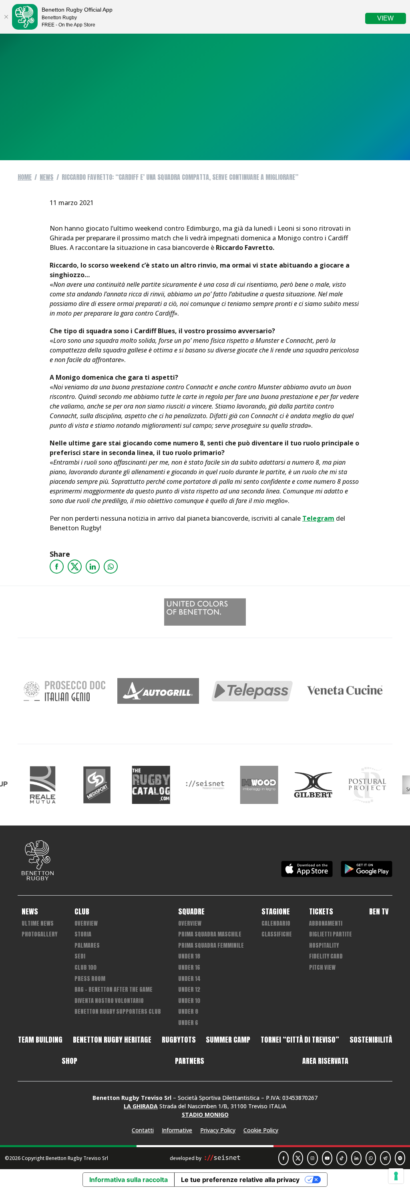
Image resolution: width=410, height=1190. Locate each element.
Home (25, 177)
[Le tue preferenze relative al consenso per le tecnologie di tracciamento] (396, 1176)
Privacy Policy (217, 1130)
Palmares (87, 945)
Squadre (191, 912)
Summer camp (228, 1040)
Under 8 (188, 1012)
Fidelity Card (326, 956)
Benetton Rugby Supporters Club (117, 1012)
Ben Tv (378, 912)
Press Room (89, 979)
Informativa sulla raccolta (128, 1180)
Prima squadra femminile (211, 945)
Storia (82, 934)
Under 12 (189, 990)
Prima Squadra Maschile (209, 934)
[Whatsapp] (111, 567)
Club (81, 912)
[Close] (6, 16)
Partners (189, 1061)
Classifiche (276, 934)
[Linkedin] (93, 567)
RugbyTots (179, 1040)
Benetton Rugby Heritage (112, 1040)
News (46, 177)
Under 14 (189, 979)
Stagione (275, 912)
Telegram (318, 518)
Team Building (40, 1040)
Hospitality (324, 945)
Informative (177, 1130)
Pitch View (322, 967)
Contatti (143, 1130)
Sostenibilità (371, 1040)
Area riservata (325, 1061)
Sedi (79, 956)
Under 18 (189, 956)
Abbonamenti (325, 923)
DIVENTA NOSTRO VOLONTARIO (109, 1001)
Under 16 (189, 967)
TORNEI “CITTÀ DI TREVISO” (300, 1040)
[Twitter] (75, 567)
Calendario (275, 923)
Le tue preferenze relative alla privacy (240, 1180)
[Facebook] (57, 567)
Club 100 (85, 967)
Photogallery (39, 934)
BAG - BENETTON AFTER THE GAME (113, 990)
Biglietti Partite (330, 934)
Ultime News (38, 923)
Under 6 (188, 1023)
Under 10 (189, 1001)
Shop (69, 1061)
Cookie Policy (260, 1130)
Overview (86, 923)
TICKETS (321, 912)
